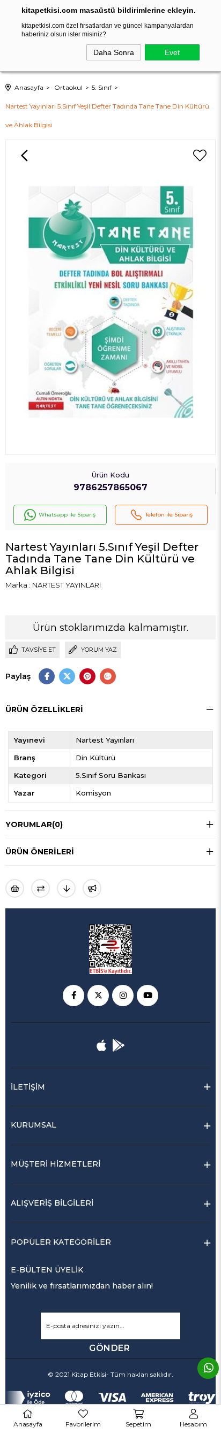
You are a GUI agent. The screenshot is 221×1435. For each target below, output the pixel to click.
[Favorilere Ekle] (199, 155)
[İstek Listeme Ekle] (14, 888)
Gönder (109, 1348)
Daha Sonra (113, 52)
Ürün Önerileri (39, 852)
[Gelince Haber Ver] (92, 888)
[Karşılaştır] (40, 888)
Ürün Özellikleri (44, 709)
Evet (172, 52)
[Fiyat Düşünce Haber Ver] (66, 888)
